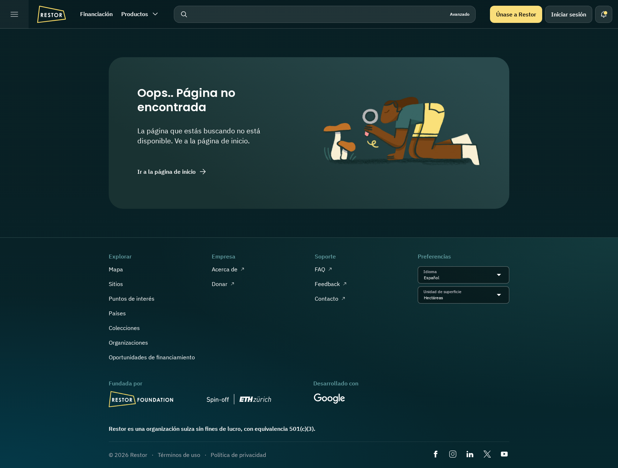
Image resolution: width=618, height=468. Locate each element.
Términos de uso (179, 454)
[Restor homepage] (51, 14)
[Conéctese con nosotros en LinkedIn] (470, 454)
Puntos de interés (131, 298)
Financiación (96, 14)
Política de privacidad (238, 454)
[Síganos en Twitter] (488, 454)
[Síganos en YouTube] (505, 454)
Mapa (116, 269)
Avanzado (460, 14)
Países (117, 313)
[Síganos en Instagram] (453, 454)
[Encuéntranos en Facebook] (436, 454)
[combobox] (441, 278)
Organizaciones (128, 342)
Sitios (116, 283)
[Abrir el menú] (14, 14)
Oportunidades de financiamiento (152, 357)
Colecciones (124, 327)
